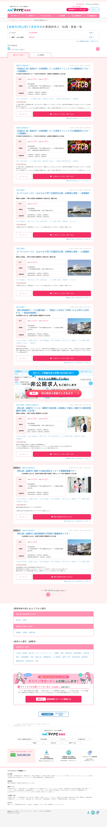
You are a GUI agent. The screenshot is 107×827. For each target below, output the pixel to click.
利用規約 (34, 742)
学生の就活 (10, 775)
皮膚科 (56, 653)
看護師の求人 (11, 799)
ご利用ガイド (32, 15)
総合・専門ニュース (23, 788)
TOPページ (16, 15)
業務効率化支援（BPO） (20, 804)
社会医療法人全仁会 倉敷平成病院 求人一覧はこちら (78, 362)
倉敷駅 (18, 632)
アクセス (21, 811)
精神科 (24, 653)
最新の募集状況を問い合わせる (63, 517)
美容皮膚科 (77, 653)
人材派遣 (10, 797)
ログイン (94, 9)
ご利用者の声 (78, 15)
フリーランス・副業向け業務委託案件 (34, 777)
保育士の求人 (39, 799)
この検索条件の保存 (83, 41)
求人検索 (62, 15)
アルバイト (73, 775)
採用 (35, 811)
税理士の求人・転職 (73, 797)
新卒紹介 (37, 797)
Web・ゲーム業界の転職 (18, 797)
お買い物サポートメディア (14, 791)
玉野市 (24, 620)
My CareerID (73, 790)
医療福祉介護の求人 (49, 777)
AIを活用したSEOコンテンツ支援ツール (45, 791)
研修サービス (11, 804)
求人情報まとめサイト (13, 788)
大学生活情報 (67, 788)
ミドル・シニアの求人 (88, 775)
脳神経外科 (20, 661)
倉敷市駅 (32, 632)
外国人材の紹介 (72, 799)
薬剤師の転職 (89, 797)
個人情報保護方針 (47, 811)
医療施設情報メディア (82, 790)
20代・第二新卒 (29, 797)
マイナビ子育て (40, 790)
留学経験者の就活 (18, 775)
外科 (36, 661)
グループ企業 (40, 811)
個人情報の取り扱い (82, 739)
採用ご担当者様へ (80, 4)
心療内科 (86, 653)
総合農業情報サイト (30, 790)
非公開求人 (16, 49)
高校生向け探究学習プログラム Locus (25, 783)
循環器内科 (47, 657)
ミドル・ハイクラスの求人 (63, 775)
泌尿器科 (85, 657)
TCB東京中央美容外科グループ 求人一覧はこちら (79, 118)
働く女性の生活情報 (76, 788)
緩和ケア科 (66, 657)
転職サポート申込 (72, 742)
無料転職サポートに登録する (54, 699)
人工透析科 (57, 657)
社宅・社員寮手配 (49, 804)
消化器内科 (76, 657)
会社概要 (16, 811)
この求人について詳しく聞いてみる (63, 114)
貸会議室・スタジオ (38, 804)
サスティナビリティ (29, 811)
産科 (17, 657)
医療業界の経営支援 (62, 799)
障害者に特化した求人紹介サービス (16, 777)
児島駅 (24, 632)
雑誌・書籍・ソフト (86, 788)
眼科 (62, 653)
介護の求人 (53, 799)
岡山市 (18, 620)
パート (79, 775)
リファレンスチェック (60, 804)
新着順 (42, 55)
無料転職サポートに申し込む (77, 9)
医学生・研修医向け (36, 775)
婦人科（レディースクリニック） (41, 653)
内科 (32, 657)
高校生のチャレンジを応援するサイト (38, 788)
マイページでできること (93, 4)
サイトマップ (62, 739)
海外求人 (53, 775)
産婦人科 (38, 657)
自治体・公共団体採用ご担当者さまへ (25, 739)
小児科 (18, 653)
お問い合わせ (53, 742)
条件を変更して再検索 (55, 714)
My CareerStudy (64, 790)
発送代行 (30, 804)
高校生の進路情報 (12, 783)
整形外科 (68, 653)
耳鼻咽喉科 (25, 657)
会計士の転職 (64, 797)
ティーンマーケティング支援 (55, 788)
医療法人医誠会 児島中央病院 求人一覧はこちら (79, 239)
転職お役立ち (93, 15)
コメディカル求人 (20, 799)
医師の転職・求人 (30, 799)
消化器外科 (30, 661)
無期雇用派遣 (47, 799)
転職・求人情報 (46, 775)
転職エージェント (45, 797)
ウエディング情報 (12, 790)
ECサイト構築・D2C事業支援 (52, 790)
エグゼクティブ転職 (55, 797)
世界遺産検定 (21, 790)
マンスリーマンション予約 (28, 791)
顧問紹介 (82, 797)
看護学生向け (27, 775)
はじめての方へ (47, 15)
